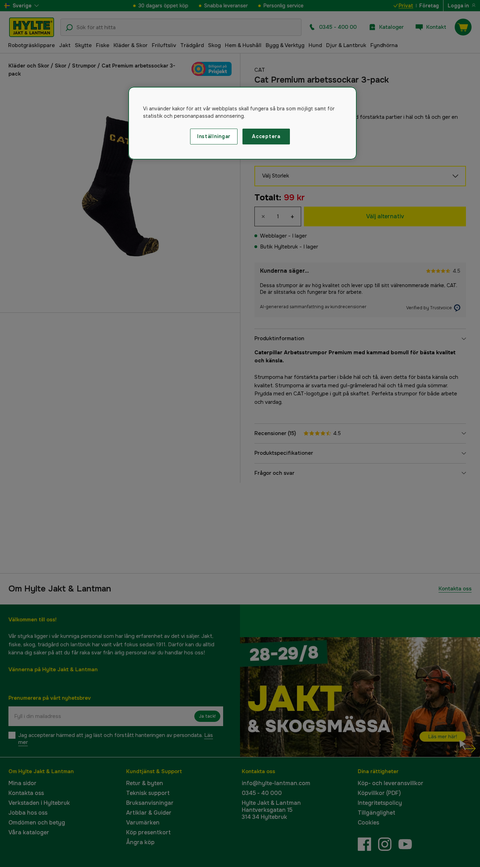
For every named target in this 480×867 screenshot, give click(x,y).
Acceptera (266, 136)
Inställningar (214, 136)
